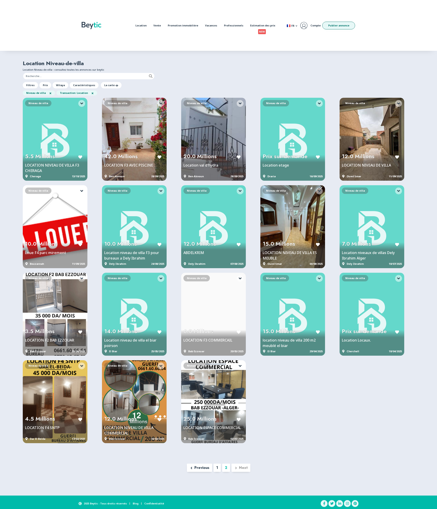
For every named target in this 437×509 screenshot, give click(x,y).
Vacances (211, 25)
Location (141, 25)
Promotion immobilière (183, 25)
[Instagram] (347, 503)
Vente (157, 25)
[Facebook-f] (324, 503)
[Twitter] (331, 503)
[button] (30, 85)
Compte (315, 25)
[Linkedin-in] (339, 503)
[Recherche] (150, 76)
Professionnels (233, 25)
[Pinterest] (355, 503)
